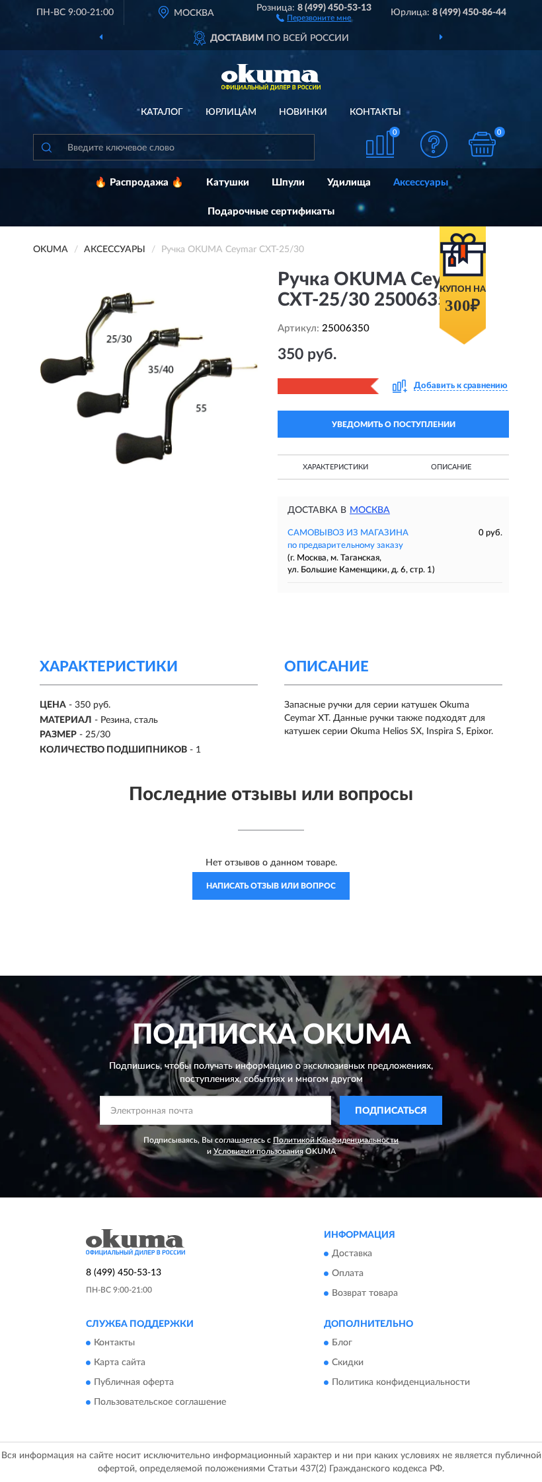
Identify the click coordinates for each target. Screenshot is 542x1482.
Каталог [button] (162, 112)
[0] (482, 144)
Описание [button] (451, 467)
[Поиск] (46, 147)
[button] (313, 17)
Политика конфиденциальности (401, 1383)
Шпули (288, 182)
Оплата (348, 1273)
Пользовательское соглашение (160, 1402)
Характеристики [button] (335, 467)
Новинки (303, 112)
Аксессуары (420, 182)
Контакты (375, 112)
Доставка (352, 1253)
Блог (342, 1343)
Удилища (349, 182)
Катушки (227, 182)
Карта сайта (119, 1363)
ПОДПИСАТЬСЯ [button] (391, 1111)
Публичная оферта (134, 1383)
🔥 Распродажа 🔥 (139, 182)
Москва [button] (370, 510)
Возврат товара (365, 1293)
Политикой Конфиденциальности (336, 1140)
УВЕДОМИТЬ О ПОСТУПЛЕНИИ (393, 424)
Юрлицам (231, 112)
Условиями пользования (258, 1151)
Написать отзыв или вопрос (271, 886)
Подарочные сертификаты (271, 212)
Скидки (348, 1363)
